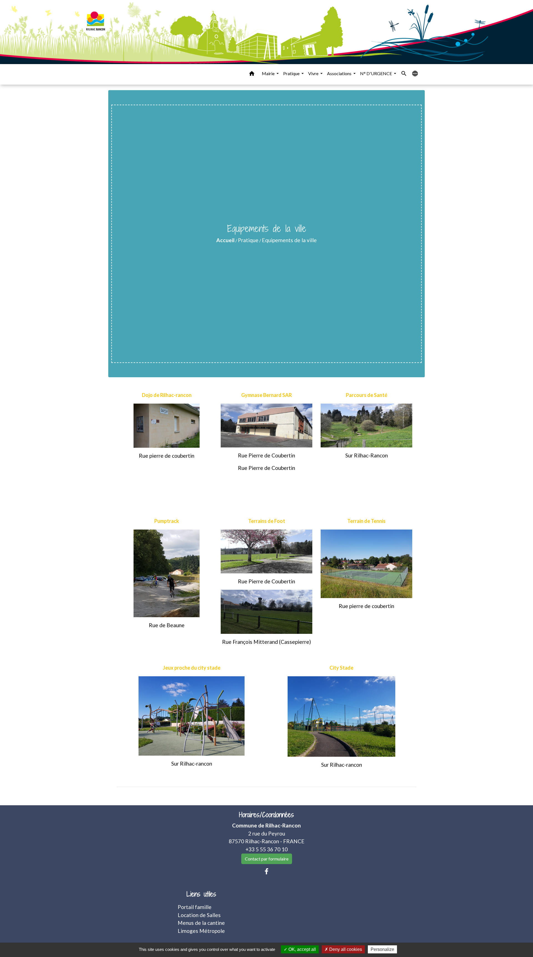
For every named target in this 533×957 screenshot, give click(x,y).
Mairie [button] (268, 73)
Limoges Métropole (201, 931)
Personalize (382, 949)
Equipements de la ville (289, 240)
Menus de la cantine (201, 923)
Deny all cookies (345, 949)
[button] (252, 74)
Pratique (248, 240)
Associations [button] (339, 73)
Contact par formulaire (266, 858)
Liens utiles (201, 894)
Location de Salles (199, 915)
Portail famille (195, 907)
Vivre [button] (313, 73)
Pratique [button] (291, 73)
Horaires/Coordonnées (266, 815)
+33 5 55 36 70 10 (266, 849)
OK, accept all (301, 949)
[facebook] (266, 871)
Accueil (225, 240)
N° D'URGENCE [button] (376, 73)
